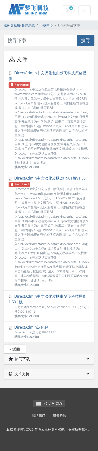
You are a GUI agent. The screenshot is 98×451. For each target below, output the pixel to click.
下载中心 (46, 25)
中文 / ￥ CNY (51, 403)
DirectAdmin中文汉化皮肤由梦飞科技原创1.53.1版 (49, 306)
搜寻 (85, 40)
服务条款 (59, 415)
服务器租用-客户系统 (19, 25)
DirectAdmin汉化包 (34, 332)
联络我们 (38, 415)
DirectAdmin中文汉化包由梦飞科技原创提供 (49, 119)
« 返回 (15, 349)
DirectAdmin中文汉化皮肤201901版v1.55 (51, 231)
